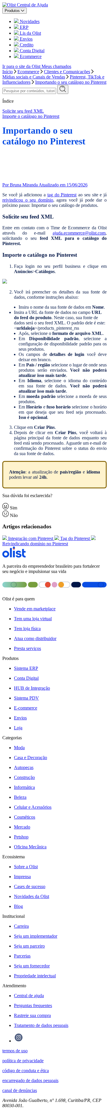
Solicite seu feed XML (23, 111)
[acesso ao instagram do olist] (18, 1040)
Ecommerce (28, 71)
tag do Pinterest (62, 194)
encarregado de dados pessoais (30, 1080)
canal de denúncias (19, 1090)
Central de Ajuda (32, 4)
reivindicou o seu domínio (27, 200)
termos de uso (15, 1050)
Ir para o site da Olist (22, 66)
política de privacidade (23, 1060)
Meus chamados (56, 66)
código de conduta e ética (25, 1070)
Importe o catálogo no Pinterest (30, 116)
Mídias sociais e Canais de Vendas (33, 76)
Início (7, 71)
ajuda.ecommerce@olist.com (79, 232)
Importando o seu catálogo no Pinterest (70, 82)
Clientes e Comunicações (67, 71)
